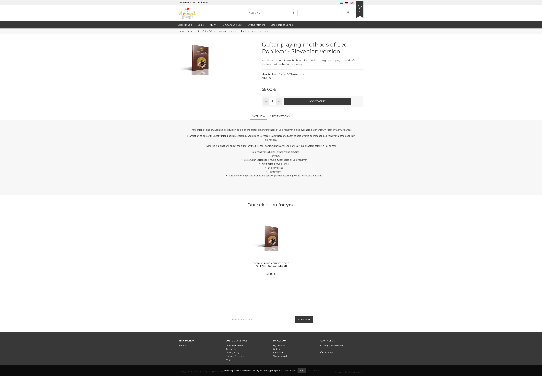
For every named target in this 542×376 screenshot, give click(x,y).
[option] (271, 249)
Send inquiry (202, 2)
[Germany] (346, 2)
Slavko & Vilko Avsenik (291, 74)
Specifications (280, 116)
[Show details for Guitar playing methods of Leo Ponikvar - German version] (271, 238)
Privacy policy (232, 352)
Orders (276, 349)
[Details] (261, 279)
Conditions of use (234, 345)
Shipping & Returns (235, 356)
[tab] (258, 116)
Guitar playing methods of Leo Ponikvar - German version (271, 264)
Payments (231, 349)
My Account (279, 345)
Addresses (278, 352)
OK (301, 370)
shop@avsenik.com (187, 2)
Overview (258, 116)
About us (183, 345)
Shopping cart (280, 356)
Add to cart (317, 101)
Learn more (313, 370)
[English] (352, 2)
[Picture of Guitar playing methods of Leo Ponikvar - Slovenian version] (200, 57)
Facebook (328, 352)
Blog (228, 359)
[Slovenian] (341, 2)
